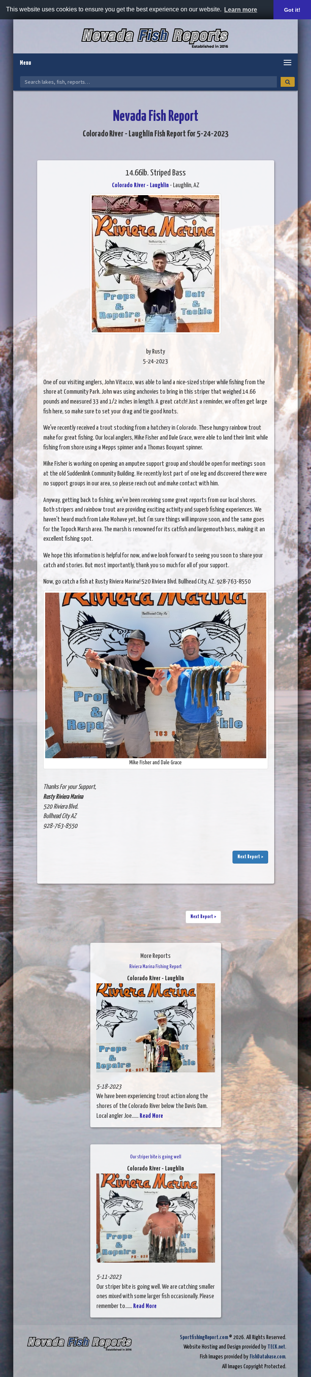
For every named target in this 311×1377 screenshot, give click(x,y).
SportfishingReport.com (204, 1337)
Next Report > (250, 856)
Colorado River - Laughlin (140, 185)
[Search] (288, 82)
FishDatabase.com (267, 1357)
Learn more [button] (240, 9)
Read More (151, 1116)
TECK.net (276, 1347)
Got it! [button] (292, 10)
